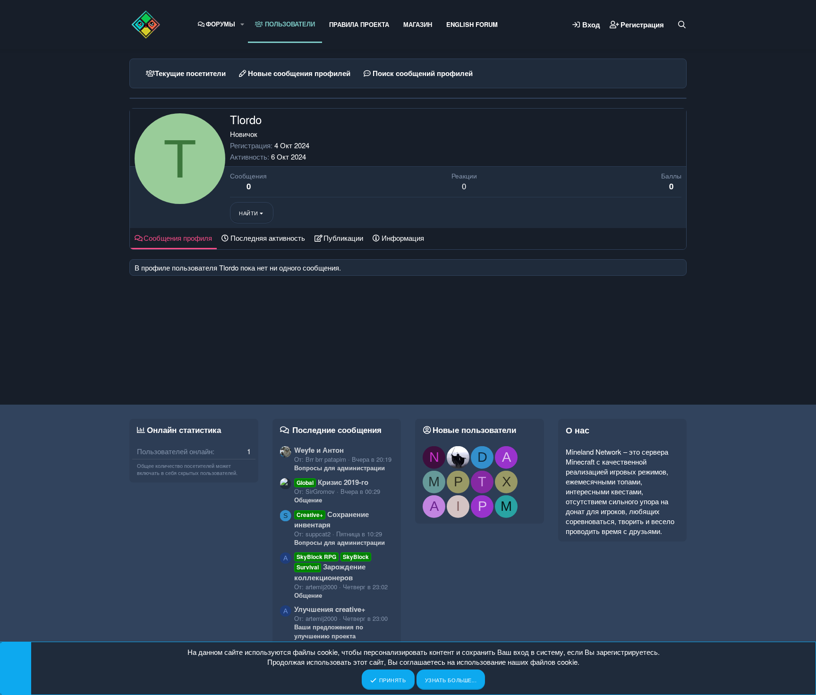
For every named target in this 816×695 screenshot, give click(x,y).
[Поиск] (681, 24)
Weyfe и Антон (319, 450)
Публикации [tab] (343, 238)
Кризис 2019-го (332, 482)
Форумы (220, 23)
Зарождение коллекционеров (331, 567)
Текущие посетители (190, 73)
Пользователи (289, 23)
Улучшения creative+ (330, 609)
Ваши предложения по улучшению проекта (328, 631)
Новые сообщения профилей (299, 73)
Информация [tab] (403, 238)
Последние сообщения (337, 429)
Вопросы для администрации (339, 467)
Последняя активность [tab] (267, 238)
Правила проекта (359, 24)
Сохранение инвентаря (331, 519)
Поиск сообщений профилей (423, 73)
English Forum (472, 24)
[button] (242, 24)
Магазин (417, 24)
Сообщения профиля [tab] (178, 238)
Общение (308, 499)
